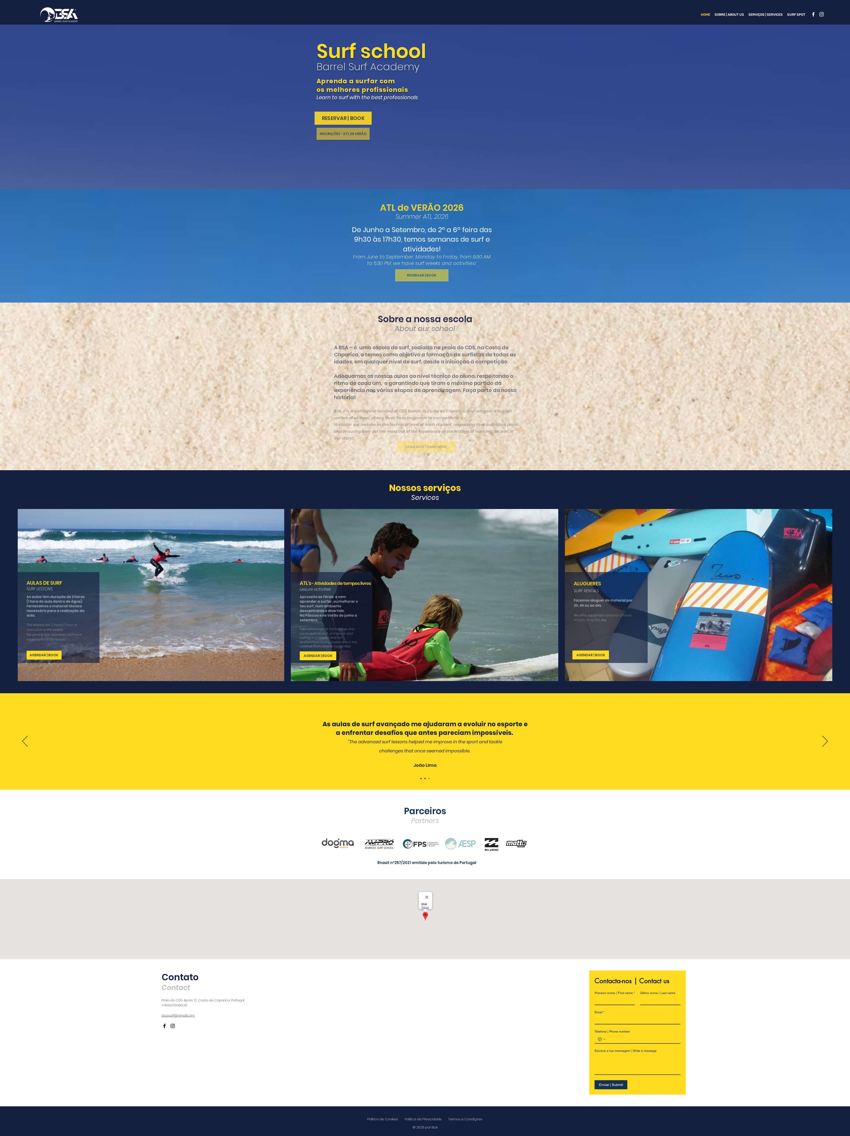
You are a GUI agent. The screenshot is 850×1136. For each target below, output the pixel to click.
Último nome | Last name (657, 993)
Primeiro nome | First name (615, 993)
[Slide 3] (429, 778)
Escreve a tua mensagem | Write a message (626, 1050)
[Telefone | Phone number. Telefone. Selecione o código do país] (601, 1039)
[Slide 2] (425, 778)
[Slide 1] (421, 778)
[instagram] (822, 14)
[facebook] (813, 14)
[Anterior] (25, 741)
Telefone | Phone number (612, 1031)
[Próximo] (825, 741)
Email (599, 1012)
